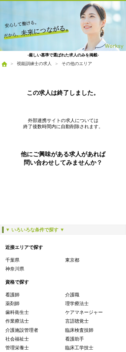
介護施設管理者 (21, 330)
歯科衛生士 (17, 312)
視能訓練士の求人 (34, 63)
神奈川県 (14, 268)
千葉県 (12, 260)
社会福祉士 (17, 339)
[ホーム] (4, 64)
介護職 (72, 294)
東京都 (72, 260)
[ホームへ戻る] (63, 26)
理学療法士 (77, 303)
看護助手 (74, 339)
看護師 (12, 294)
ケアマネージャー (84, 312)
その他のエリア (76, 63)
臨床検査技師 (79, 330)
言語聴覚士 (77, 321)
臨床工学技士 (79, 347)
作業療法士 (17, 321)
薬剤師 (12, 303)
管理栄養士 (17, 347)
